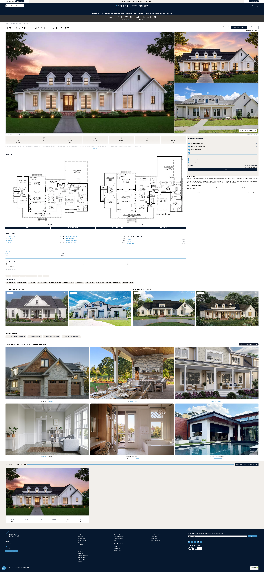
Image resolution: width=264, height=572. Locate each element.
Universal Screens (218, 458)
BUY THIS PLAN (239, 27)
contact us (254, 1)
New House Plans (96, 13)
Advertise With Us (82, 557)
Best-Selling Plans (109, 10)
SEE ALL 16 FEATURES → (11, 269)
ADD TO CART (223, 169)
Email (9, 548)
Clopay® (51, 401)
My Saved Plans (81, 538)
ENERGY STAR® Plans (83, 555)
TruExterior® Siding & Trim (217, 401)
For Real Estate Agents (83, 549)
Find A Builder (81, 548)
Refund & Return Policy (119, 552)
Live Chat (80, 534)
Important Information (119, 536)
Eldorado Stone (154, 538)
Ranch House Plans (138, 13)
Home (7, 23)
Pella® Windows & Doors (156, 534)
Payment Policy (117, 555)
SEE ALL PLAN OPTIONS (251, 30)
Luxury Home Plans (149, 13)
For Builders (80, 544)
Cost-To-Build (81, 551)
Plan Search (80, 536)
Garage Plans (158, 13)
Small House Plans (167, 13)
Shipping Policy (117, 550)
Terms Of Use (117, 548)
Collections (128, 10)
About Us (158, 10)
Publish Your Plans (82, 553)
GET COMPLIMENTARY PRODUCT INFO (248, 344)
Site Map (80, 561)
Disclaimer (116, 553)
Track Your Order (81, 559)
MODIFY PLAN (28, 227)
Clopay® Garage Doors (155, 540)
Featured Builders (82, 546)
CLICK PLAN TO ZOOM (19, 154)
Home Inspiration (140, 10)
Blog (79, 542)
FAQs (115, 540)
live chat (19, 1)
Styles (120, 10)
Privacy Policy (117, 546)
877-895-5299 (11, 546)
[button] (7, 491)
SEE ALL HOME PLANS (12, 551)
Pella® (137, 458)
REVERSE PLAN (163, 227)
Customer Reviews (118, 538)
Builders (149, 10)
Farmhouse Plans (115, 13)
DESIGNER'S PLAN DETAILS (118, 227)
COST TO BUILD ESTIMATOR (73, 227)
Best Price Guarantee (119, 534)
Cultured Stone (154, 536)
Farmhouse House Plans (15, 23)
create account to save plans (246, 464)
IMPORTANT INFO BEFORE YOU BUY (196, 139)
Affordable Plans (106, 13)
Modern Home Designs (126, 13)
